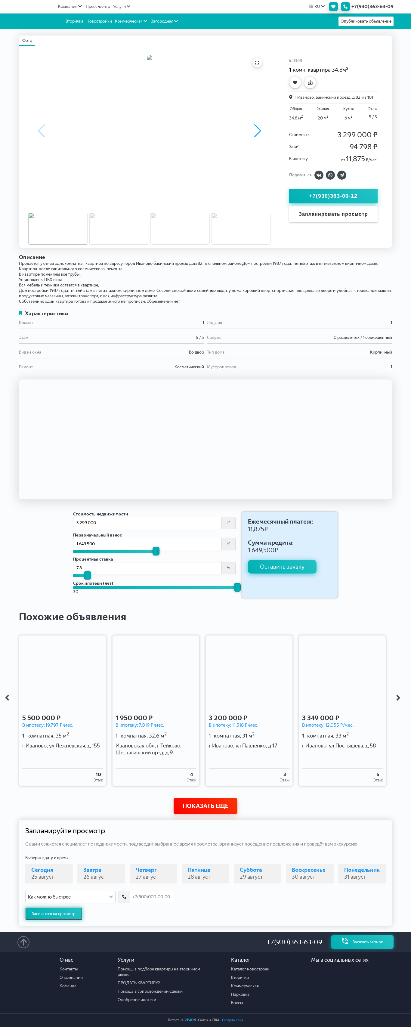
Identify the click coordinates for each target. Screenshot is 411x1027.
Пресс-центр (98, 6)
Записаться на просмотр (54, 913)
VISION (190, 1020)
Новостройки (99, 21)
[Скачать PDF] (311, 82)
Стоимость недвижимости (100, 514)
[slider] (156, 551)
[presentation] (7, 698)
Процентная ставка (93, 559)
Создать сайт (232, 1020)
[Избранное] (332, 6)
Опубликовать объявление (366, 21)
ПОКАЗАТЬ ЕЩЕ (205, 805)
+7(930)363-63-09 (294, 942)
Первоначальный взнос (97, 535)
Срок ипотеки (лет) (93, 583)
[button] (258, 131)
